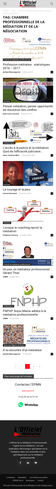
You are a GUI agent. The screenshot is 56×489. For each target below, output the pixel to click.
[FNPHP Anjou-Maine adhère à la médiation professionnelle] (28, 295)
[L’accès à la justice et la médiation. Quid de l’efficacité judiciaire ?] (28, 131)
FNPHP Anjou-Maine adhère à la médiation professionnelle (24, 312)
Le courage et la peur (16, 189)
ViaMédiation (8, 306)
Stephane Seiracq (10, 235)
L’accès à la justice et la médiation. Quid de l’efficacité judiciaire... (26, 149)
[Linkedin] (28, 463)
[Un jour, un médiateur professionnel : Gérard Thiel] (28, 253)
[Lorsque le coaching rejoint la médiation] (28, 211)
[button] (4, 4)
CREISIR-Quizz (17, 480)
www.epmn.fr (28, 390)
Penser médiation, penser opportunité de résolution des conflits (28, 108)
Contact (40, 480)
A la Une (7, 101)
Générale (7, 223)
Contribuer (10, 477)
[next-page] (39, 366)
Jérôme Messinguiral (11, 72)
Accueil (6, 10)
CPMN (5, 277)
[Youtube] (36, 463)
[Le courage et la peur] (28, 173)
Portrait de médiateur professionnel (17, 60)
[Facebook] (20, 463)
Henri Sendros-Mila (11, 155)
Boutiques (30, 480)
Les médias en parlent (38, 477)
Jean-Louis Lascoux (11, 114)
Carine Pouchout (10, 193)
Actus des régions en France (14, 345)
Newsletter (22, 477)
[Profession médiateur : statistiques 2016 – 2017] (28, 48)
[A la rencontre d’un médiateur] (28, 335)
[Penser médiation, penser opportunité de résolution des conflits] (28, 90)
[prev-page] (15, 366)
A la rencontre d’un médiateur (22, 350)
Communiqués (9, 143)
